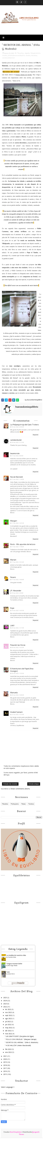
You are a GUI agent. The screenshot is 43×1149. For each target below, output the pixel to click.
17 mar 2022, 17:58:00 (18, 547)
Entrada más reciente (10, 784)
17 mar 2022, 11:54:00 (18, 479)
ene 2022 (8, 1052)
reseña (28, 55)
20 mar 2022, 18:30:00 (18, 695)
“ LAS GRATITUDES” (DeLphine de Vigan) (19, 1036)
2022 (5, 1007)
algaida (27, 53)
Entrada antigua (34, 784)
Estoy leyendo (18, 949)
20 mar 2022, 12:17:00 (18, 628)
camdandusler (16, 440)
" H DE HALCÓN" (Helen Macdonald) (18, 1045)
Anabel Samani (16, 712)
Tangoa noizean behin (14, 964)
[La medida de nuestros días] (4, 957)
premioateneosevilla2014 (16, 55)
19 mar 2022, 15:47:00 (18, 610)
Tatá (8, 972)
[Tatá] (4, 974)
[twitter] (21, 2)
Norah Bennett (16, 477)
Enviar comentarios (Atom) (20, 789)
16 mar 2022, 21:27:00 (18, 442)
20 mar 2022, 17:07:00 (18, 673)
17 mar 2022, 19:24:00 (18, 579)
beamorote (15, 453)
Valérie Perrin (11, 974)
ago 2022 (8, 1018)
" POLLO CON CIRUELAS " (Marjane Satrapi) (20, 1039)
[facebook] (25, 2)
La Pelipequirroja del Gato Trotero (24, 424)
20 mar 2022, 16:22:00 (18, 647)
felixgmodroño (35, 53)
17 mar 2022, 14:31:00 (18, 523)
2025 (5, 997)
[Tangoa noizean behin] (4, 965)
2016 (5, 1071)
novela (4, 55)
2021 (5, 1056)
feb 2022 (8, 1049)
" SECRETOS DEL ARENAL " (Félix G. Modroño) (21, 1042)
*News (23, 804)
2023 (5, 1004)
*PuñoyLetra (15, 804)
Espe (12, 608)
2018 (5, 1065)
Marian (13, 560)
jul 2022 (8, 1021)
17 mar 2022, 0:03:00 (17, 456)
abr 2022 (8, 1031)
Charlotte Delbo (12, 957)
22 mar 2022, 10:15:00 (18, 714)
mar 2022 (8, 1034)
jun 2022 (8, 1024)
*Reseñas (20, 53)
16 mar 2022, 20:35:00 (18, 427)
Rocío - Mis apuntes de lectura (22, 544)
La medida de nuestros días (16, 955)
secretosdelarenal (8, 58)
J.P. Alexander (15, 590)
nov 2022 (8, 1012)
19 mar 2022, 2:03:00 (17, 593)
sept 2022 (9, 1015)
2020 (5, 1059)
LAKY (12, 625)
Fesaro (13, 577)
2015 (5, 1074)
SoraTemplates (15, 1132)
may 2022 (9, 1028)
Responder (35, 435)
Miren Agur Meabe (12, 965)
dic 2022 (8, 1009)
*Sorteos (31, 804)
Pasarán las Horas (17, 645)
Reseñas (34, 55)
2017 (5, 1068)
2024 (5, 1000)
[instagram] (17, 2)
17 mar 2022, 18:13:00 (18, 562)
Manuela (14, 692)
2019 (5, 1062)
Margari (13, 521)
